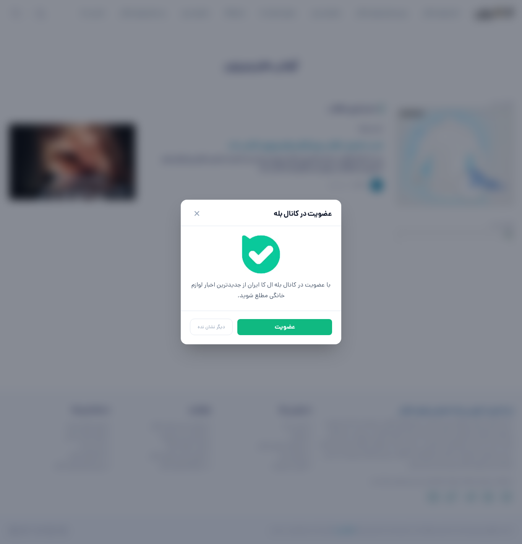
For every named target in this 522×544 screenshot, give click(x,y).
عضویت (285, 326)
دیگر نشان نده (211, 327)
